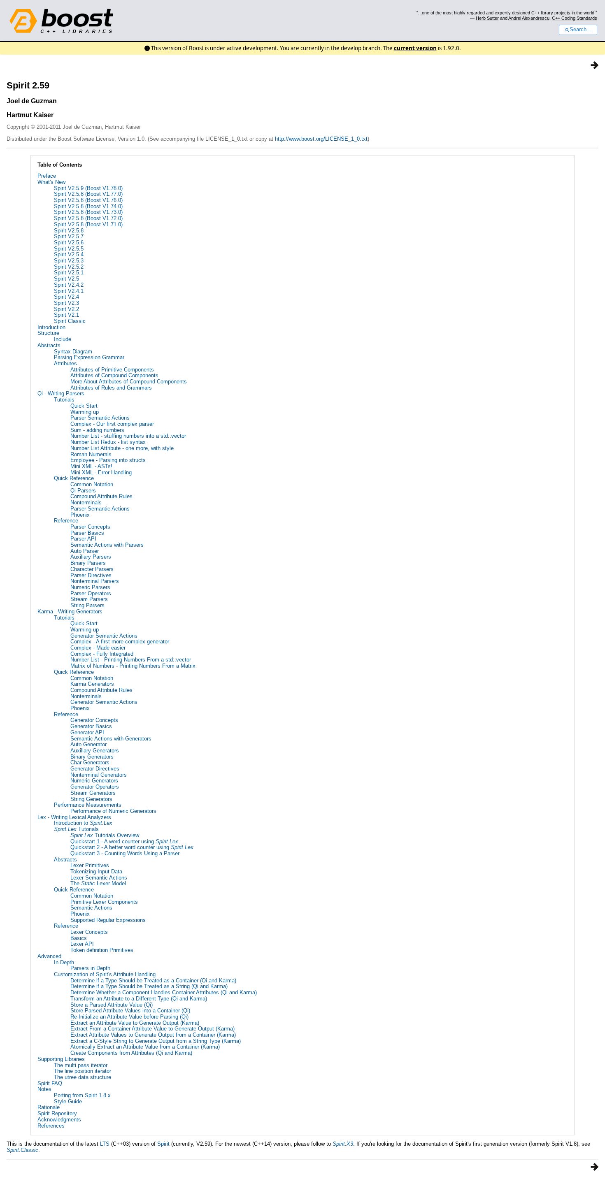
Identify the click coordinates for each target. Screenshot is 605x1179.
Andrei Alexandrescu (528, 18)
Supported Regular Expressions (108, 920)
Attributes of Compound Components (114, 375)
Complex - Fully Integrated (101, 654)
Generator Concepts (94, 720)
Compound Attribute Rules (101, 496)
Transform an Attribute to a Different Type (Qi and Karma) (138, 999)
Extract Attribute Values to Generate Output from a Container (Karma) (153, 1035)
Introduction (51, 327)
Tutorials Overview (104, 835)
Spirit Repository (57, 1113)
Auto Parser (84, 551)
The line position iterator (82, 1071)
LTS (104, 1144)
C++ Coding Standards (574, 18)
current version (415, 48)
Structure (48, 333)
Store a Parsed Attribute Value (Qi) (111, 1005)
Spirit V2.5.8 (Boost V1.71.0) (88, 224)
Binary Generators (92, 757)
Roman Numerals (91, 454)
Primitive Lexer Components (104, 902)
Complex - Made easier (98, 648)
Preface (46, 176)
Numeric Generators (94, 780)
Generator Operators (94, 787)
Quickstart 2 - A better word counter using (131, 847)
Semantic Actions (91, 908)
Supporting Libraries (61, 1059)
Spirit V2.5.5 (69, 249)
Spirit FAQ (49, 1083)
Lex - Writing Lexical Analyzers (74, 817)
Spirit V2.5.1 (69, 272)
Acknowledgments (59, 1119)
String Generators (91, 799)
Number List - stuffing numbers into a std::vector (128, 436)
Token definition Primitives (101, 950)
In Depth (64, 962)
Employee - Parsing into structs (108, 460)
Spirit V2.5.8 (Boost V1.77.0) (88, 194)
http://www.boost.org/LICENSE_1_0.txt (321, 139)
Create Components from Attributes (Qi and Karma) (131, 1053)
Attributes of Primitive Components (112, 370)
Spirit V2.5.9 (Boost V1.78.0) (88, 188)
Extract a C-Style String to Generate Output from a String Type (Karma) (155, 1041)
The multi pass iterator (80, 1065)
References (51, 1126)
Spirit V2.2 (66, 309)
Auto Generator (88, 744)
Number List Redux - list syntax (108, 442)
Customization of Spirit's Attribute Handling (105, 974)
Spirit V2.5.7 (69, 236)
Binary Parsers (88, 563)
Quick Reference (74, 478)
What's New (51, 182)
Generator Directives (94, 769)
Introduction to (83, 823)
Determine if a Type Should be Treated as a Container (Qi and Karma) (153, 980)
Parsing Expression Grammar (89, 357)
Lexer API (82, 944)
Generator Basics (91, 726)
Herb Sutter (487, 18)
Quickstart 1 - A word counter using (124, 841)
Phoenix (80, 515)
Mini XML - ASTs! (91, 466)
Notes (44, 1089)
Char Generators (89, 762)
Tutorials (64, 400)
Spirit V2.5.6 (69, 242)
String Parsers (87, 605)
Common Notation (91, 484)
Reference (66, 521)
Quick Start (84, 406)
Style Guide (68, 1101)
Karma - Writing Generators (69, 611)
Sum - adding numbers (97, 430)
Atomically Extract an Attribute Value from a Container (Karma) (145, 1047)
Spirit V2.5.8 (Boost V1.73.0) (88, 212)
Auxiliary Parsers (90, 557)
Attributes (65, 363)
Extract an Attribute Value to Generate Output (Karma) (134, 1023)
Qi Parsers (83, 490)
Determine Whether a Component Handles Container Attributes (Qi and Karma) (163, 992)
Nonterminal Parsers (94, 581)
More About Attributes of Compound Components (128, 381)
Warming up (84, 412)
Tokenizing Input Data (96, 871)
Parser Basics (87, 533)
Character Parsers (92, 569)
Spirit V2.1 (66, 315)
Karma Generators (92, 684)
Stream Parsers (89, 599)
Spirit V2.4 (66, 297)
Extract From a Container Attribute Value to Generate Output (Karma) (152, 1029)
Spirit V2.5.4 (69, 254)
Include (62, 339)
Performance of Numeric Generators (113, 811)
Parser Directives (91, 575)
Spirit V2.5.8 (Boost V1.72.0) (88, 218)
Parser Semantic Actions (100, 418)
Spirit (163, 1144)
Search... (580, 29)
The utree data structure (82, 1077)
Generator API (87, 732)
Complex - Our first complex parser (112, 424)
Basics (78, 938)
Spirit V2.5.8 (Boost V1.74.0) (88, 206)
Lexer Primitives (89, 865)
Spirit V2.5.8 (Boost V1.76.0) (88, 200)
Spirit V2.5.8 (69, 230)
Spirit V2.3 (66, 303)
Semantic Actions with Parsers (107, 545)
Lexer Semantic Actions (98, 878)
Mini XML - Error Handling (101, 472)
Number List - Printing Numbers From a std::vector (130, 660)
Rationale (48, 1107)
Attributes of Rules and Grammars (111, 388)
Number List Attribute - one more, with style (122, 448)
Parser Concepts (90, 527)
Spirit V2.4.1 (69, 291)
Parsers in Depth (90, 968)
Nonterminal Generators (98, 775)
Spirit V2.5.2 (69, 267)
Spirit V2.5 (66, 279)
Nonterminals (86, 502)
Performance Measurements (87, 805)
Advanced (49, 956)
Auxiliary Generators (94, 750)
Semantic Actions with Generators (110, 739)
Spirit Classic (70, 321)
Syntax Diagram (73, 351)
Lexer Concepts (89, 932)
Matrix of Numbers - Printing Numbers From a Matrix (132, 666)
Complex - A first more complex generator (119, 641)
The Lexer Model (98, 883)
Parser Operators (90, 593)
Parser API (83, 539)
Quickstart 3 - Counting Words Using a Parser (124, 853)
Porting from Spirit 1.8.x (82, 1095)
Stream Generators (93, 793)
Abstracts (48, 345)
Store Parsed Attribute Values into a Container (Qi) (130, 1010)
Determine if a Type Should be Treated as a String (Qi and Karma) (149, 986)
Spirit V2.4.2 (69, 285)
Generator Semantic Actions (103, 636)
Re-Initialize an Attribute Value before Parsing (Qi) (129, 1017)
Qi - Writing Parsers (60, 393)
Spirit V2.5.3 (69, 261)
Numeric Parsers (90, 587)
